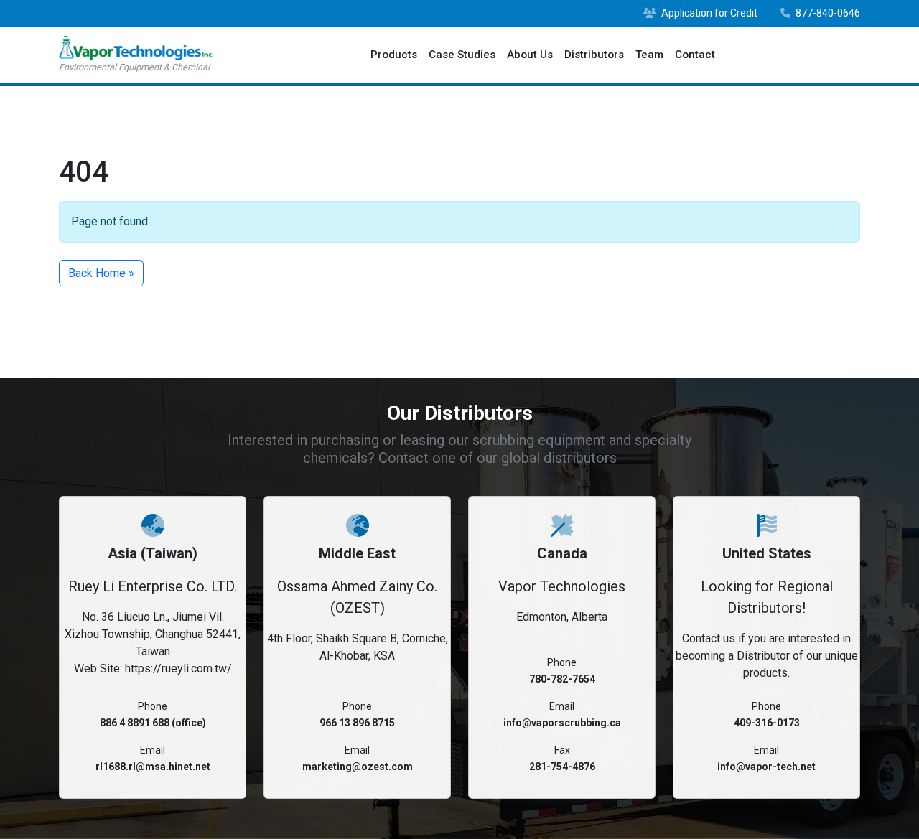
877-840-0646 (826, 13)
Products (393, 54)
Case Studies (462, 54)
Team (649, 54)
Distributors (594, 54)
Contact (695, 54)
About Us (530, 54)
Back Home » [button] (101, 273)
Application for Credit (708, 13)
